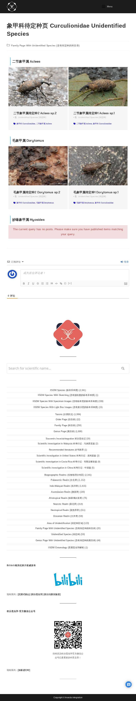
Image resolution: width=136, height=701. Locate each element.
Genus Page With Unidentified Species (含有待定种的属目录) (66, 540)
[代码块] (56, 283)
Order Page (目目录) (66, 419)
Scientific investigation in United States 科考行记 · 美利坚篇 (66, 455)
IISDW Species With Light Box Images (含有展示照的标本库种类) (66, 407)
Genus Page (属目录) (64, 431)
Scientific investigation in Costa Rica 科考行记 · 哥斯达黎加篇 (66, 461)
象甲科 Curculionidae (26, 123)
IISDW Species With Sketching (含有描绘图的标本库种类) (66, 395)
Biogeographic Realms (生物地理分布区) (64, 475)
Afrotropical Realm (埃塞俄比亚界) (65, 498)
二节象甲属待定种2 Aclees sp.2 (35, 113)
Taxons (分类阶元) (64, 414)
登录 (126, 261)
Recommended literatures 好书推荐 (66, 449)
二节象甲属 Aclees (44, 123)
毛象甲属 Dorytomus (45, 202)
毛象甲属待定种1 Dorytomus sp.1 (96, 192)
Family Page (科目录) (65, 425)
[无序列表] (47, 283)
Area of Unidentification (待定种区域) (65, 523)
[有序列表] (42, 283)
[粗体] (24, 283)
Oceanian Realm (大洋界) (65, 516)
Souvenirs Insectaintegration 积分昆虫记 (66, 438)
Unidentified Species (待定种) (32, 117)
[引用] (51, 283)
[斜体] (28, 283)
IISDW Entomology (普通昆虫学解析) (66, 547)
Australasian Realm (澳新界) (65, 492)
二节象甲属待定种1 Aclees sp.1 (94, 113)
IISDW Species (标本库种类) (64, 390)
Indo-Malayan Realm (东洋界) (64, 486)
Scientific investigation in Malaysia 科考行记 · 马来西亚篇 (66, 443)
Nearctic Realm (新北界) (65, 504)
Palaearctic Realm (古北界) (64, 480)
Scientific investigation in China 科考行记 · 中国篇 (66, 468)
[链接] (61, 283)
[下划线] (33, 283)
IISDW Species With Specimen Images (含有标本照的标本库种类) (65, 401)
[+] (70, 283)
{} (65, 283)
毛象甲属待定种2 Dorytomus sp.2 (36, 192)
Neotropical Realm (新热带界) (65, 510)
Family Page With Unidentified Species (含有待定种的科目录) (45, 45)
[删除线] (37, 283)
